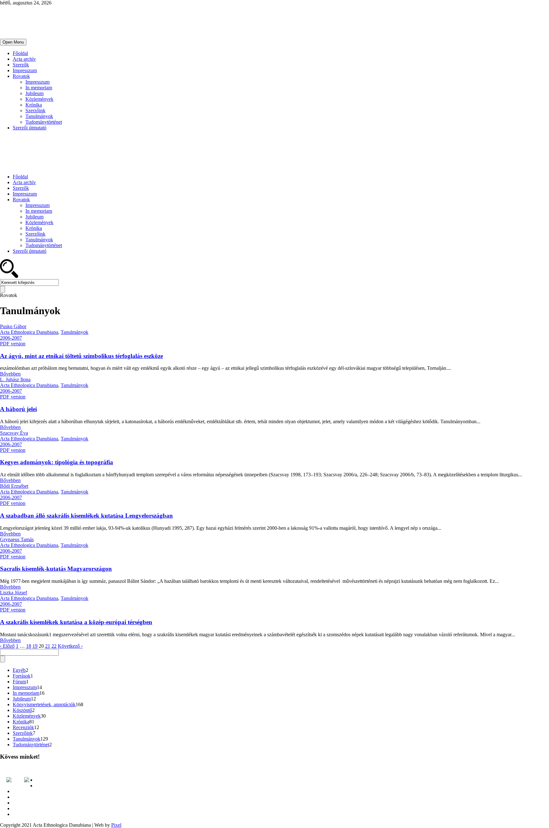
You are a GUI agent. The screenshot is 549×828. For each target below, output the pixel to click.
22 (54, 646)
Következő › (70, 646)
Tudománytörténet (43, 122)
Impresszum (25, 70)
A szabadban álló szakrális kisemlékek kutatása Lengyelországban (86, 515)
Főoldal (20, 53)
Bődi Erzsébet (14, 486)
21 (47, 646)
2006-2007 (11, 338)
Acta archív (24, 59)
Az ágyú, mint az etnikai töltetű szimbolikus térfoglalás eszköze (81, 356)
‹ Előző (7, 646)
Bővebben (10, 373)
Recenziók (23, 727)
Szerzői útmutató (29, 127)
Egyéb (19, 670)
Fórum (19, 681)
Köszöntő (22, 710)
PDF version (12, 343)
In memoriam (38, 87)
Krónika (33, 104)
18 (28, 646)
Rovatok (21, 76)
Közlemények (39, 99)
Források (21, 676)
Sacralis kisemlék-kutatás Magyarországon (56, 568)
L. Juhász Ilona (15, 379)
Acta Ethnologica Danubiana (29, 332)
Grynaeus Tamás (17, 539)
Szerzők (21, 64)
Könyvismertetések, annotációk (44, 704)
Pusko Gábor (13, 326)
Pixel (116, 825)
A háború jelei (18, 409)
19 (34, 646)
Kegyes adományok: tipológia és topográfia (56, 462)
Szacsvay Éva (14, 433)
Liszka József (13, 592)
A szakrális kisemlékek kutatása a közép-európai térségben (76, 622)
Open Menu (13, 42)
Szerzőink (35, 110)
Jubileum (34, 93)
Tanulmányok (39, 116)
